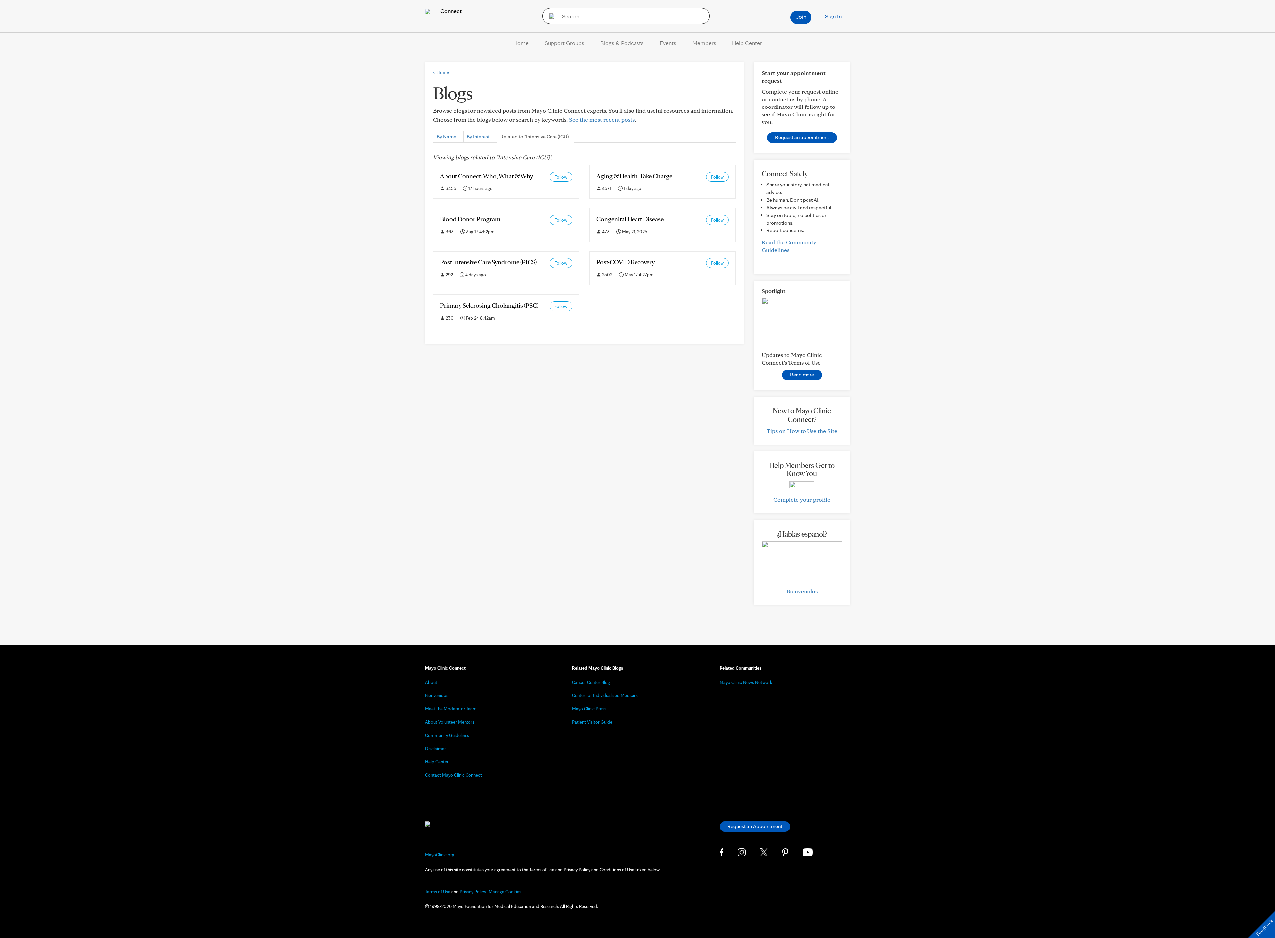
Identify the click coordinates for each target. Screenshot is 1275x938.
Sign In (833, 16)
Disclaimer (435, 748)
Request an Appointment (754, 826)
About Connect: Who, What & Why (486, 176)
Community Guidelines (447, 735)
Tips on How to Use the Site (802, 430)
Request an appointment (802, 137)
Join (801, 16)
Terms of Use (437, 891)
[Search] (549, 16)
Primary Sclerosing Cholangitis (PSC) (489, 305)
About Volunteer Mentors (449, 722)
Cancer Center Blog (591, 682)
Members (704, 42)
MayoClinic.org (439, 854)
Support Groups (564, 42)
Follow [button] (560, 177)
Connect (450, 10)
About (431, 682)
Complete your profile (801, 499)
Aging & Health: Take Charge (634, 176)
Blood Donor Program (470, 219)
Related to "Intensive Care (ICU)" (535, 136)
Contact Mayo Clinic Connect (453, 775)
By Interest (478, 136)
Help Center (747, 42)
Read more (802, 374)
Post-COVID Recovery (625, 262)
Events (668, 42)
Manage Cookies (505, 891)
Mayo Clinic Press (589, 708)
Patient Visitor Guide (592, 722)
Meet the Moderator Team (451, 708)
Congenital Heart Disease (630, 219)
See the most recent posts (602, 119)
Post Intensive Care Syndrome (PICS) (488, 262)
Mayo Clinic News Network (746, 682)
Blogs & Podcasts (622, 42)
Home (521, 42)
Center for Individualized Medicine (605, 695)
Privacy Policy (473, 891)
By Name (446, 136)
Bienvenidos (802, 591)
